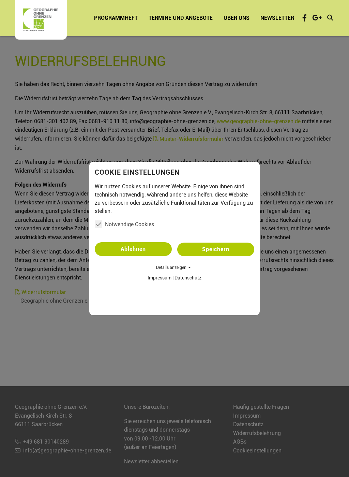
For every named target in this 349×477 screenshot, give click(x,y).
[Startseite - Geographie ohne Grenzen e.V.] (40, 19)
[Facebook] (304, 17)
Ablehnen (133, 249)
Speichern (215, 249)
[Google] (317, 17)
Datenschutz (187, 277)
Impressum (159, 277)
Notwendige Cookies (129, 224)
